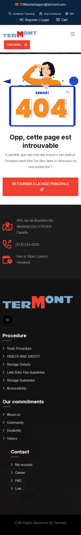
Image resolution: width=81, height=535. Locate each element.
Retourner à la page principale (40, 184)
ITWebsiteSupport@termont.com (43, 4)
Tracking (14, 44)
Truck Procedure (19, 348)
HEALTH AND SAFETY (23, 356)
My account (23, 465)
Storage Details (18, 364)
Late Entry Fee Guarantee (26, 372)
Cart (64, 20)
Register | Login (36, 20)
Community (15, 423)
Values (12, 438)
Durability (14, 430)
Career (20, 473)
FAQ (18, 481)
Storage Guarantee (21, 380)
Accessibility (17, 388)
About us (13, 415)
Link (18, 489)
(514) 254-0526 (27, 245)
